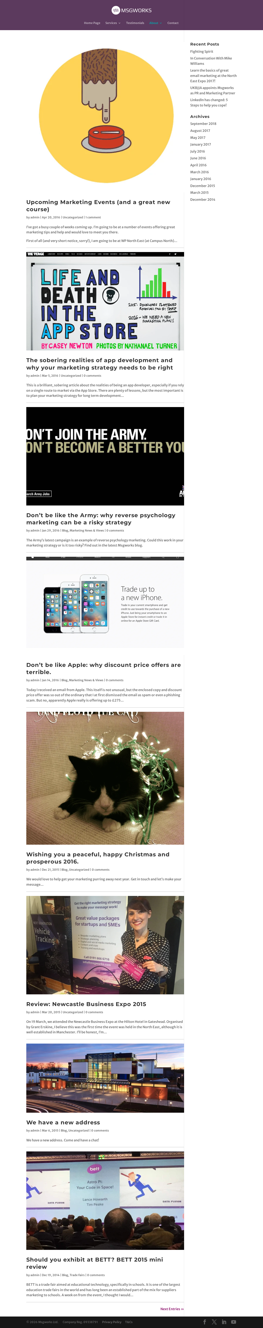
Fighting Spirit (201, 51)
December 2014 (202, 199)
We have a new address (63, 1122)
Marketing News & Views (87, 530)
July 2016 (197, 151)
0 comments (92, 376)
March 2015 (199, 193)
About (153, 23)
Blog (65, 530)
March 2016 (199, 172)
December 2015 (202, 186)
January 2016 (200, 179)
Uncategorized (73, 217)
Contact (173, 23)
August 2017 (200, 131)
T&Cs (129, 1322)
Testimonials (135, 23)
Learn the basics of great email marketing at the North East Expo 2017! (213, 75)
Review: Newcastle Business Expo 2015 (86, 1004)
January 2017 (200, 144)
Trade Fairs (77, 1275)
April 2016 (198, 165)
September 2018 (203, 124)
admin (34, 217)
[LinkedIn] (223, 1322)
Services (111, 23)
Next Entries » (172, 1309)
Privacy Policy (111, 1322)
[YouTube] (233, 1322)
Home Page (92, 23)
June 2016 (198, 158)
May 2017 (197, 138)
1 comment (93, 217)
